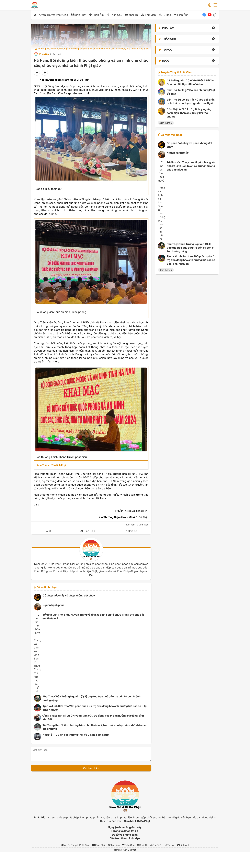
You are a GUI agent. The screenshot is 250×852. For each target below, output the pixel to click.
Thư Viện (150, 14)
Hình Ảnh (183, 14)
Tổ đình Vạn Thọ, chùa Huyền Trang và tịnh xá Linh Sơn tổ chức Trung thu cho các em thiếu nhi (191, 166)
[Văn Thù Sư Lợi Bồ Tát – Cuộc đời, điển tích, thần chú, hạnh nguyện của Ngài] (161, 104)
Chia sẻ (132, 531)
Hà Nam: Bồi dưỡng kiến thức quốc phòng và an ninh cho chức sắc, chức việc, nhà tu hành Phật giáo (98, 48)
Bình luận (89, 531)
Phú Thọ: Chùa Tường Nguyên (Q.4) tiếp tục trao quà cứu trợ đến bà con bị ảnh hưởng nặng (190, 248)
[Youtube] (209, 15)
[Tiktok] (214, 15)
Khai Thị (133, 14)
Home (40, 48)
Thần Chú (116, 14)
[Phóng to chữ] (45, 72)
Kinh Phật (80, 14)
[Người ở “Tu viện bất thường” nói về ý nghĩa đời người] (37, 739)
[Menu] (215, 5)
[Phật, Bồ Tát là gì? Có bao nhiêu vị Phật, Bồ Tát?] (161, 94)
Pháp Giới (44, 54)
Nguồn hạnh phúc (54, 605)
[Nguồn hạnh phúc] (37, 609)
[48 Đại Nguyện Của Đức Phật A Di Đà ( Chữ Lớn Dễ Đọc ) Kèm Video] (161, 84)
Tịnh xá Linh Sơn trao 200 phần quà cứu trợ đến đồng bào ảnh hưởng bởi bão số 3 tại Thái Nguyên (191, 260)
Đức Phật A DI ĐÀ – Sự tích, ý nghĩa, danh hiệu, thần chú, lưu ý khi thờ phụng (189, 113)
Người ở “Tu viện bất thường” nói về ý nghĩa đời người (76, 734)
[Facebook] (204, 15)
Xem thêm (164, 122)
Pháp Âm (98, 14)
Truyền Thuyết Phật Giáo (52, 14)
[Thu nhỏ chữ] (37, 72)
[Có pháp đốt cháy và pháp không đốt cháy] (37, 600)
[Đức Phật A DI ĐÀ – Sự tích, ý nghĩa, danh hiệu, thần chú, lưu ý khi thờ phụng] (161, 113)
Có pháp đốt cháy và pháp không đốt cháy (69, 595)
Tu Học (166, 14)
